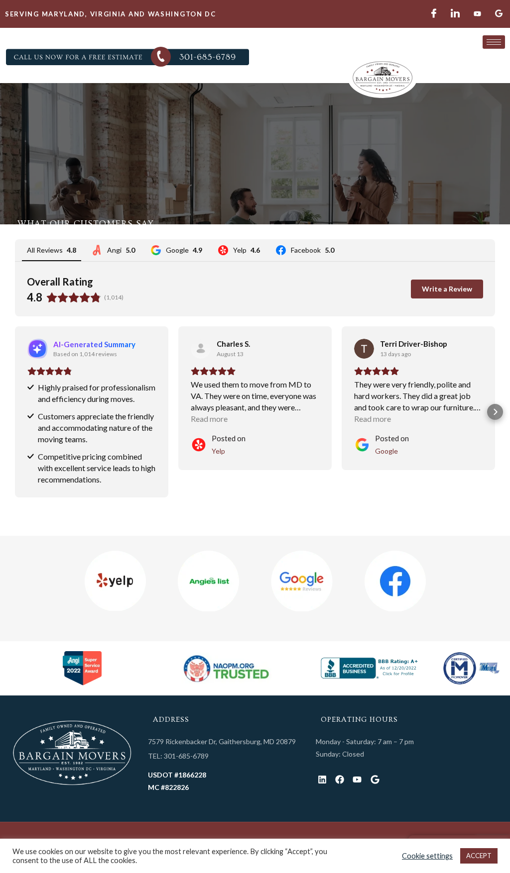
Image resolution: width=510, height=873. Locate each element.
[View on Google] (364, 349)
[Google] (375, 780)
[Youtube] (357, 780)
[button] (15, 412)
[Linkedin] (322, 780)
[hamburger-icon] (494, 42)
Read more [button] (209, 418)
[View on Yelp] (201, 349)
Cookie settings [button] (427, 856)
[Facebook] (340, 780)
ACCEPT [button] (479, 856)
